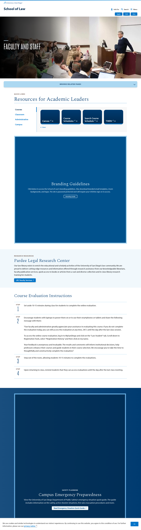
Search (126, 9)
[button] (70, 84)
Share (44, 127)
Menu (135, 9)
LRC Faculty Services (24, 280)
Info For (116, 9)
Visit (126, 14)
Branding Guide (70, 196)
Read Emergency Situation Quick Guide (69, 508)
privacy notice (29, 526)
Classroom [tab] (19, 114)
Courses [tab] (18, 109)
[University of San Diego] (13, 2)
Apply (118, 14)
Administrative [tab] (21, 119)
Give (134, 14)
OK (134, 524)
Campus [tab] (18, 124)
